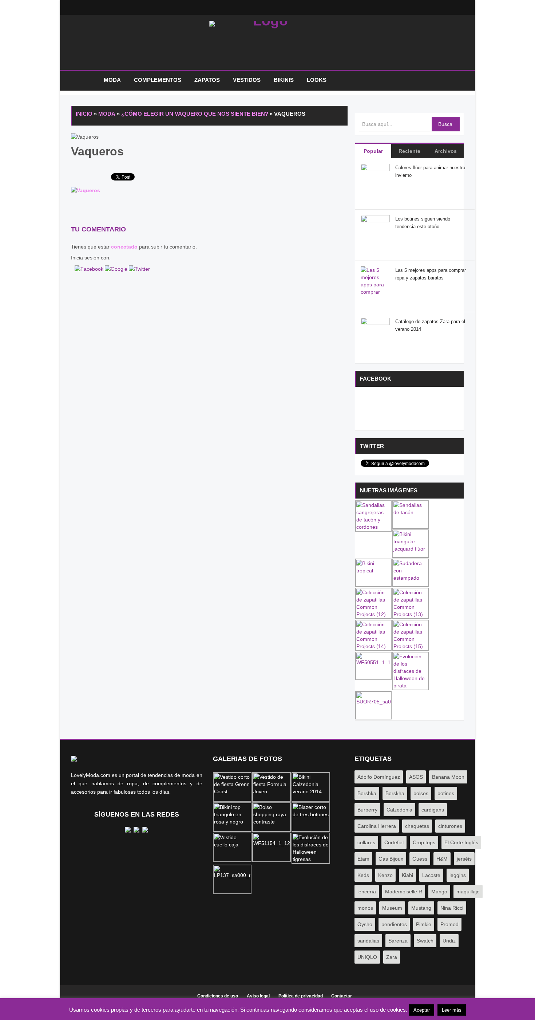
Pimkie (423, 924)
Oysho (364, 924)
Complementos (157, 80)
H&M (442, 859)
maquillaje (468, 891)
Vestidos (247, 80)
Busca (445, 124)
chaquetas (417, 826)
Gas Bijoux (391, 859)
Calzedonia (399, 810)
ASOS (416, 777)
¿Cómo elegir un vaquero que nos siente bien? (194, 114)
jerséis (464, 859)
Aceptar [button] (421, 1010)
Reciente (409, 151)
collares (366, 842)
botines (445, 793)
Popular (373, 151)
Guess (419, 859)
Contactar (341, 996)
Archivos (446, 151)
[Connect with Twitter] (139, 268)
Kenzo (385, 875)
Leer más (451, 1010)
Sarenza (398, 941)
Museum (392, 908)
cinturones (450, 826)
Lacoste (431, 875)
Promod (449, 924)
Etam (363, 859)
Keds (363, 875)
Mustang (421, 908)
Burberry (367, 810)
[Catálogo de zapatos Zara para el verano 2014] (375, 332)
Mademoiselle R (403, 891)
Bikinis (284, 80)
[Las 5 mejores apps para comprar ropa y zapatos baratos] (375, 291)
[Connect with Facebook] (90, 268)
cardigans (432, 810)
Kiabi (407, 875)
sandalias (368, 941)
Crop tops (424, 842)
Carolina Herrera (376, 826)
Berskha (394, 793)
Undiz (449, 941)
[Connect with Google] (117, 268)
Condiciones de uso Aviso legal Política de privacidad (260, 996)
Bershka (366, 793)
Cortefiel (394, 842)
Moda (112, 80)
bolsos (420, 793)
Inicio (83, 80)
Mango (439, 891)
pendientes (394, 924)
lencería (366, 891)
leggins (457, 875)
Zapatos (207, 80)
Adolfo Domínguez (378, 777)
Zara (391, 957)
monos (365, 908)
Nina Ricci (451, 908)
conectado (124, 247)
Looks (316, 80)
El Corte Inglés (461, 842)
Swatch (425, 941)
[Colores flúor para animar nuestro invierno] (375, 178)
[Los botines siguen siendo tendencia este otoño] (375, 229)
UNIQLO (367, 957)
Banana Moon (448, 777)
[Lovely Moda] (267, 44)
